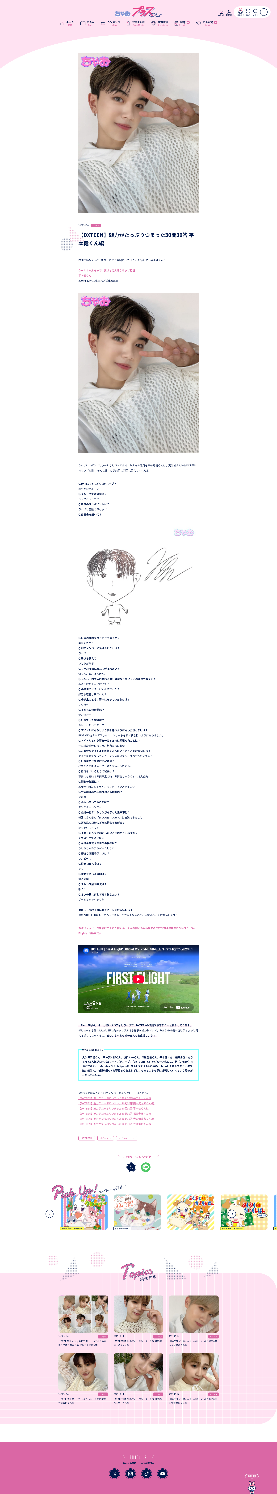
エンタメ (96, 225)
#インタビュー (126, 1138)
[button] (50, 1214)
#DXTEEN (87, 1138)
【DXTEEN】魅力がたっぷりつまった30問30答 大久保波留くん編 (116, 1119)
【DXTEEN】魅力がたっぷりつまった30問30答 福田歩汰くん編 (115, 1113)
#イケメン (106, 1138)
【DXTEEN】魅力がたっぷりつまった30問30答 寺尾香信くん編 (114, 1124)
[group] (100, 1213)
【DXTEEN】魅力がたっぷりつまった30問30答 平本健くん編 (113, 1108)
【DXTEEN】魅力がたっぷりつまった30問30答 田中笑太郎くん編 (116, 1103)
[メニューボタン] (264, 12)
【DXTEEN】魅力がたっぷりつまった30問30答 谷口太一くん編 (114, 1098)
